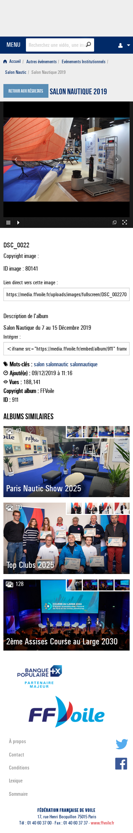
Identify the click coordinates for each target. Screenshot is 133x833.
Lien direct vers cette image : (30, 282)
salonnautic (57, 364)
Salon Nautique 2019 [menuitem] (48, 72)
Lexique (16, 780)
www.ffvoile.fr (102, 823)
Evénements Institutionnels (83, 62)
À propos (17, 741)
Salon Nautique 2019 (78, 92)
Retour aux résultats (26, 91)
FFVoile (97, 17)
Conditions (19, 767)
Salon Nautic (15, 72)
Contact (16, 754)
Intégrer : (12, 336)
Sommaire (18, 794)
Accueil (14, 62)
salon (39, 364)
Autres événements (41, 62)
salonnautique (84, 364)
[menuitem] (122, 45)
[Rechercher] (88, 44)
